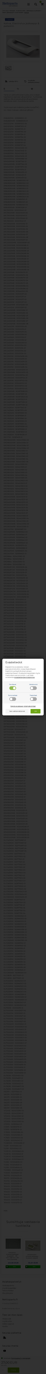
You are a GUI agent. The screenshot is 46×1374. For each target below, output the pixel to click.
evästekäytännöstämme (24, 677)
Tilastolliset (33, 695)
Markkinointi (33, 684)
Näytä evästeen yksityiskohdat (23, 706)
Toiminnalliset (12, 695)
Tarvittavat (12, 684)
